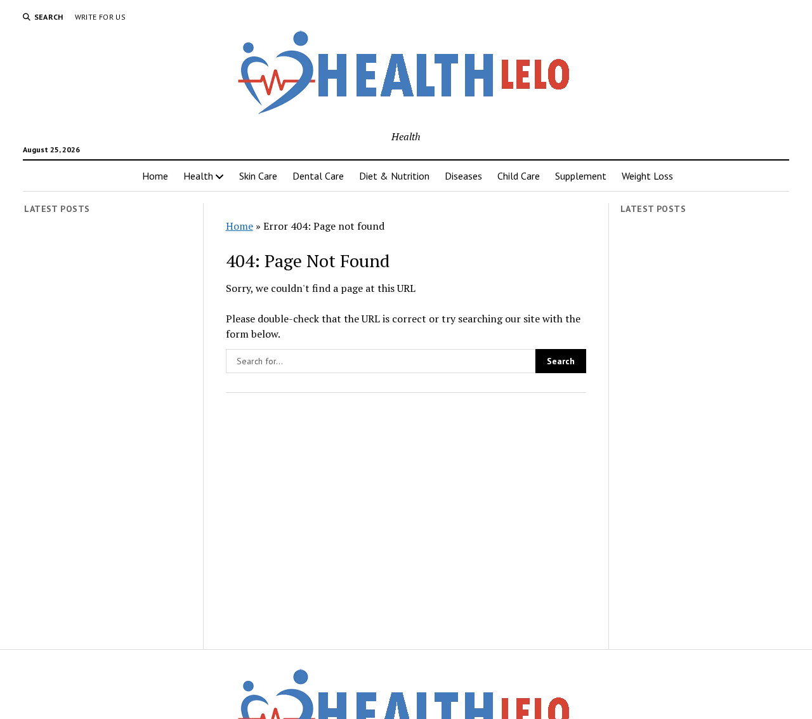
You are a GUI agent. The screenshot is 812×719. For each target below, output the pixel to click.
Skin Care (258, 175)
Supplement (580, 175)
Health (198, 175)
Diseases (463, 175)
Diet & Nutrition (394, 175)
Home (155, 175)
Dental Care (318, 175)
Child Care (518, 175)
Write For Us (100, 17)
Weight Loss (647, 175)
